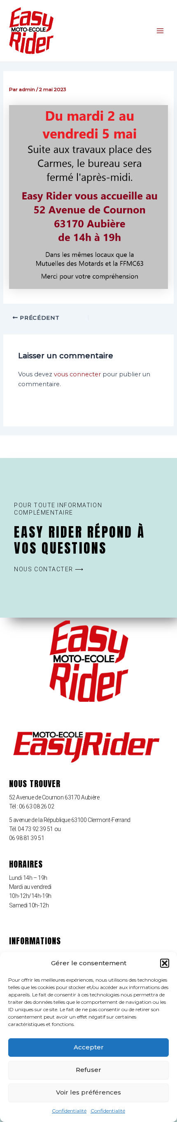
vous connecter (77, 374)
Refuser (88, 1070)
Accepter (89, 1047)
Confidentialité (69, 1111)
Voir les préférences (88, 1092)
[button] (165, 963)
